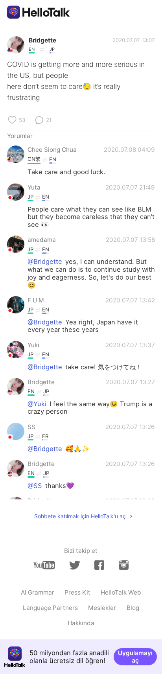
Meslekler (102, 607)
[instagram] (124, 565)
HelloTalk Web (121, 592)
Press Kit (77, 592)
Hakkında (81, 623)
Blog (133, 607)
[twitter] (74, 565)
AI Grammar (37, 592)
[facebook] (99, 565)
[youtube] (44, 565)
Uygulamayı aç (135, 656)
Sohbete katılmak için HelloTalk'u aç (80, 516)
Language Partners (50, 607)
